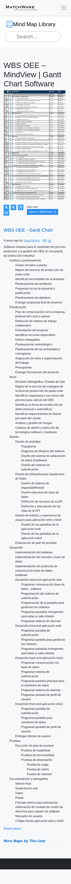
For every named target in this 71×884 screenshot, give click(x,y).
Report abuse (12, 828)
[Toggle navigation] (64, 8)
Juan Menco (32, 240)
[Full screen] (6, 213)
